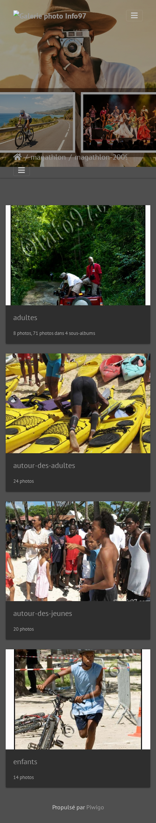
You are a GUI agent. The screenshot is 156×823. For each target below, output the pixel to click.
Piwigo (95, 807)
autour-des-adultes (44, 465)
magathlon (48, 157)
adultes (25, 317)
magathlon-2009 (102, 157)
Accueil (17, 157)
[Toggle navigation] (134, 15)
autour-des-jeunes (42, 613)
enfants (25, 761)
